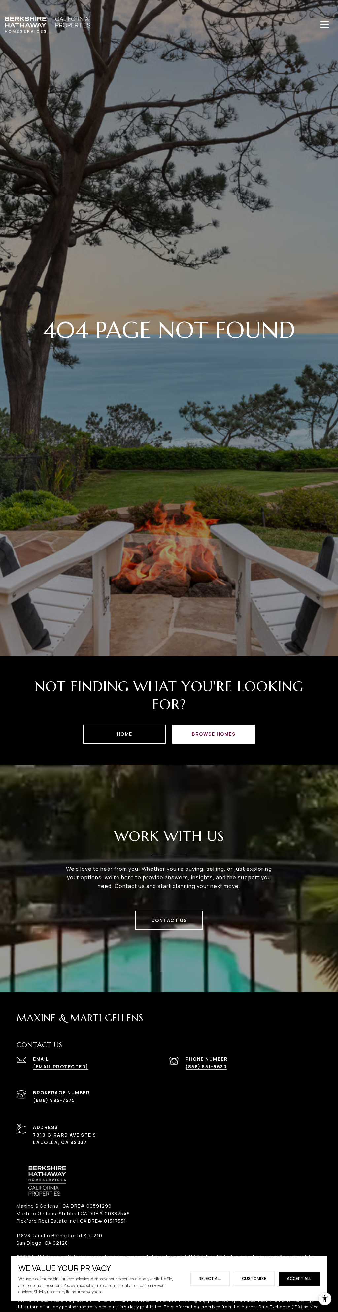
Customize (254, 1278)
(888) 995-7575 (54, 1100)
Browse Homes (213, 734)
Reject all (210, 1278)
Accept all (299, 1278)
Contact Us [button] (169, 920)
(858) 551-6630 (206, 1066)
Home (124, 734)
